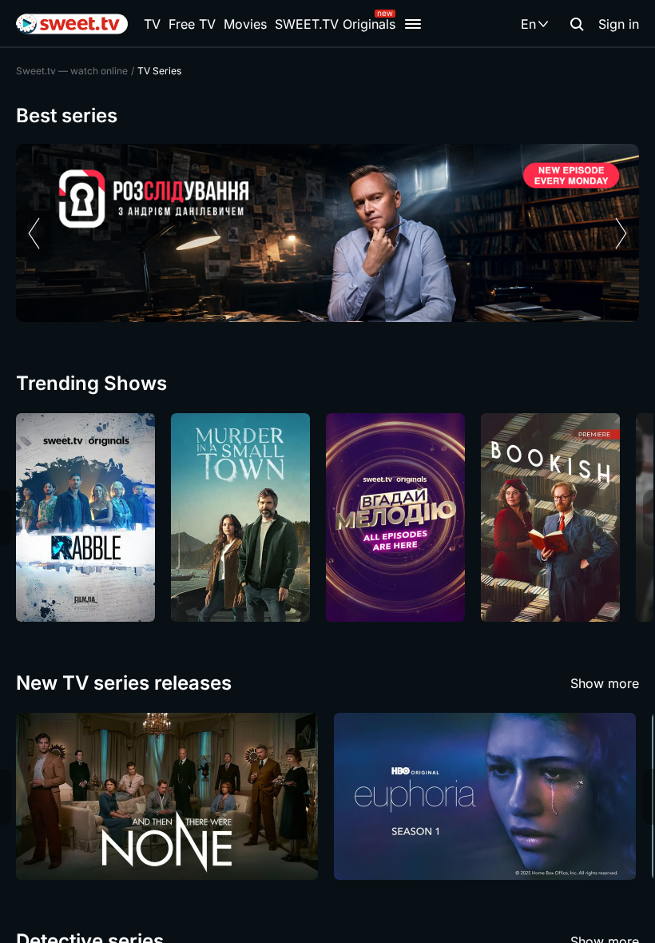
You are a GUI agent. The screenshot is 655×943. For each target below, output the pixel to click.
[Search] (576, 24)
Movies (245, 24)
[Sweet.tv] (72, 24)
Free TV (192, 24)
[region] (327, 233)
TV (152, 24)
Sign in (618, 24)
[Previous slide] (34, 233)
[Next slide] (621, 233)
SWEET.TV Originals (335, 24)
